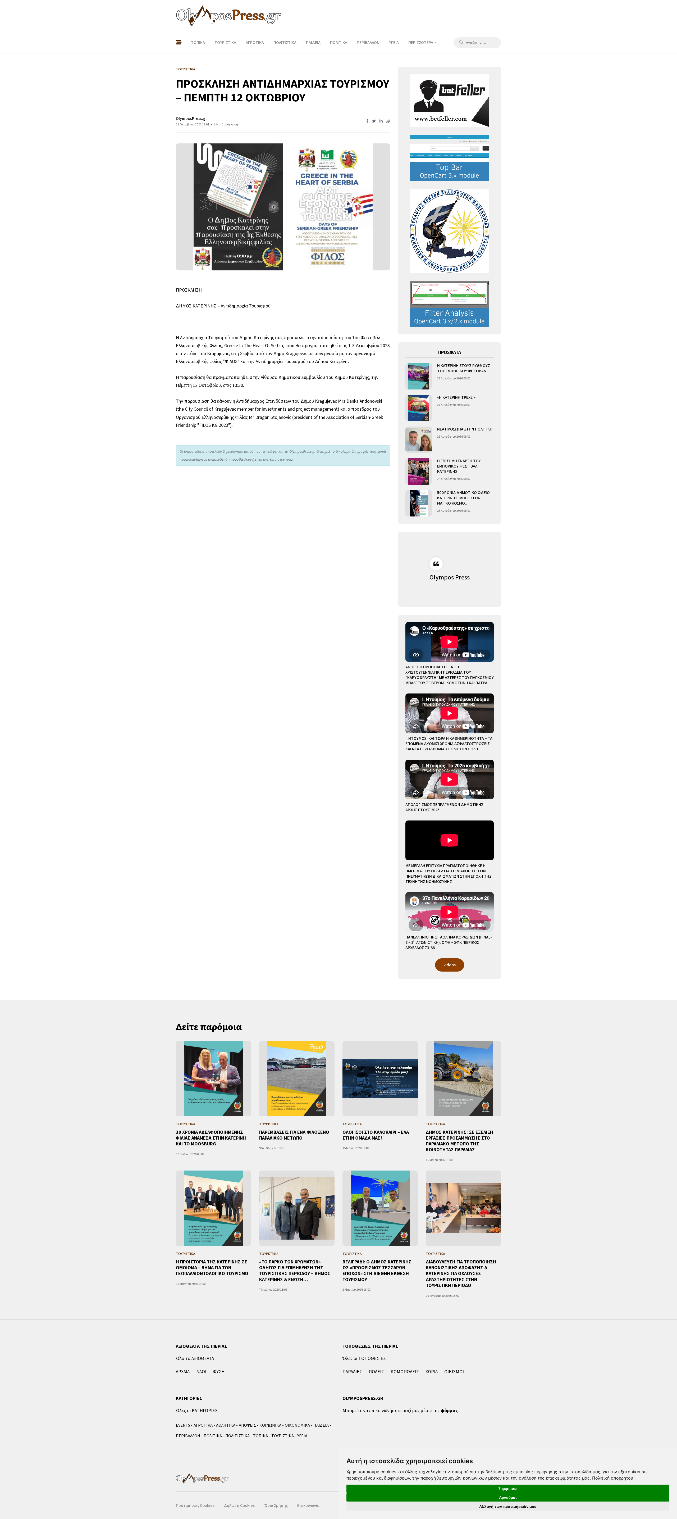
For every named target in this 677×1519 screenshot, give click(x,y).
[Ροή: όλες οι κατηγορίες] (178, 42)
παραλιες (352, 1371)
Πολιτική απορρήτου (612, 1478)
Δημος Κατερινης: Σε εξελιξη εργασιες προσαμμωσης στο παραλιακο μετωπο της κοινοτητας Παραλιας (459, 1141)
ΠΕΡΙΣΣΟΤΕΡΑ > (422, 43)
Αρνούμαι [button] (508, 1497)
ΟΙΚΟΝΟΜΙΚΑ (297, 1425)
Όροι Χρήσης (276, 1505)
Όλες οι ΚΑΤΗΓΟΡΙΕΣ (197, 1410)
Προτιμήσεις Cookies (195, 1505)
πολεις (376, 1371)
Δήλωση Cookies (239, 1505)
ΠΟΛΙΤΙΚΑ (338, 43)
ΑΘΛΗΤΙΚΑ (225, 1425)
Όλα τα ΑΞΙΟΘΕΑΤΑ (195, 1358)
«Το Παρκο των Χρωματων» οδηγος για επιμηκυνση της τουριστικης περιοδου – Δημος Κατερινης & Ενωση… (294, 1271)
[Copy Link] (388, 122)
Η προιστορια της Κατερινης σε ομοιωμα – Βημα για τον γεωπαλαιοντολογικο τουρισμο (212, 1268)
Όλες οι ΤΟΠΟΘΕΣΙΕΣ (364, 1358)
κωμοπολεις (405, 1371)
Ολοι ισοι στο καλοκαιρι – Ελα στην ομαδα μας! (375, 1135)
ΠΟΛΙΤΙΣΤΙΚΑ (284, 43)
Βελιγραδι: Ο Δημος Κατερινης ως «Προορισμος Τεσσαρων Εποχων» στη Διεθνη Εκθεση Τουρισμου (376, 1271)
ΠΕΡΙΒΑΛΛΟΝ (368, 43)
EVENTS (183, 1425)
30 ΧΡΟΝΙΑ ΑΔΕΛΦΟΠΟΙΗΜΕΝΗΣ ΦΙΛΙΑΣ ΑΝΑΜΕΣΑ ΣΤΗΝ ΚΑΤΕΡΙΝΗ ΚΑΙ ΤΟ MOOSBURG (211, 1138)
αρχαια (183, 1371)
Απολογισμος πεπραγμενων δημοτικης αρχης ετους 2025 (444, 807)
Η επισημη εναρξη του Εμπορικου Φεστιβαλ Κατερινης (459, 466)
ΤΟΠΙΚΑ (198, 43)
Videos (449, 965)
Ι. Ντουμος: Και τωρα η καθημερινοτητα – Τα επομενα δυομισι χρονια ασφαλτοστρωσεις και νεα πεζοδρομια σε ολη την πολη (448, 744)
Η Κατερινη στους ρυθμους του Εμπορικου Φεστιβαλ (463, 368)
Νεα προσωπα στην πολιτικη (464, 429)
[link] (612, 1478)
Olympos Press (449, 577)
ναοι (201, 1371)
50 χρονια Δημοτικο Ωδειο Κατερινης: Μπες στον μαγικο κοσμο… (463, 498)
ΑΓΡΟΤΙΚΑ (255, 43)
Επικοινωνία (308, 1505)
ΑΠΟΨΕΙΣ (247, 1425)
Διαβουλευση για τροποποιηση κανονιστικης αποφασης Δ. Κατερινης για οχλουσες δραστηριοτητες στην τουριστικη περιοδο (461, 1274)
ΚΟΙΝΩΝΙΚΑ (270, 1425)
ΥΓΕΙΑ (394, 43)
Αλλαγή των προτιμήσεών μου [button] (507, 1506)
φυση (219, 1371)
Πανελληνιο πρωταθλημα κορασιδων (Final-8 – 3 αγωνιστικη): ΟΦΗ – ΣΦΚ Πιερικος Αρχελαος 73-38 (448, 942)
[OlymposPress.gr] (229, 15)
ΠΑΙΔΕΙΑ (313, 43)
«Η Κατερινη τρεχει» (456, 397)
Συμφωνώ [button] (508, 1488)
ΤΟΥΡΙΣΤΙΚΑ (225, 43)
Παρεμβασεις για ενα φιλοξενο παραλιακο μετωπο (294, 1135)
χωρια (432, 1371)
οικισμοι (454, 1371)
